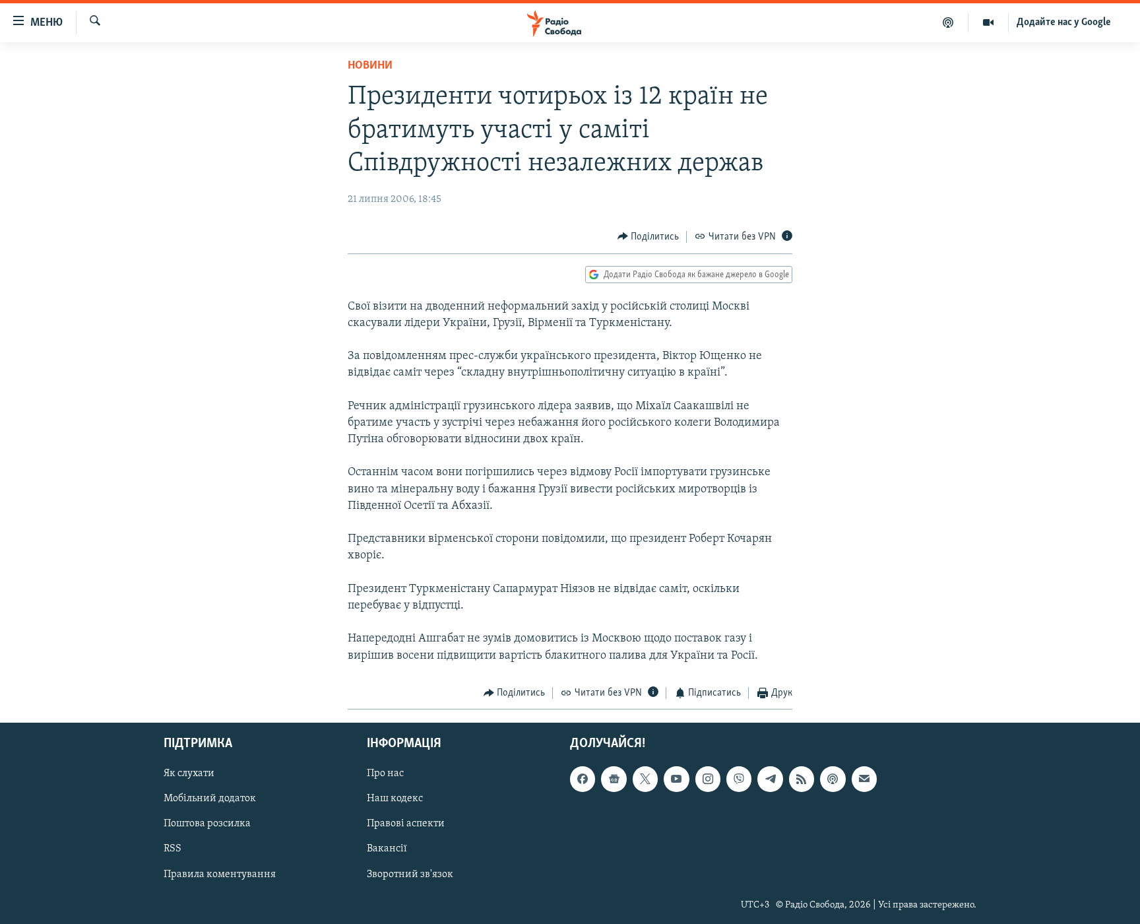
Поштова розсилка (207, 824)
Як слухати (189, 774)
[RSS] (801, 779)
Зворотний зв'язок (410, 874)
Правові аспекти (406, 824)
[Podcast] (832, 779)
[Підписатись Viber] (738, 779)
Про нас (385, 774)
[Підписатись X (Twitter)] (645, 779)
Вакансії (387, 849)
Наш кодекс (395, 799)
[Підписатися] (864, 779)
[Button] (649, 237)
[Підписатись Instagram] (707, 779)
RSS (172, 849)
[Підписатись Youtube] (676, 779)
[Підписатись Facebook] (582, 779)
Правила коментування (220, 874)
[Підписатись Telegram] (769, 779)
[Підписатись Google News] (613, 779)
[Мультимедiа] (988, 22)
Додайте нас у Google (1064, 22)
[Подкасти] (948, 22)
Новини (370, 66)
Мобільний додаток (210, 799)
